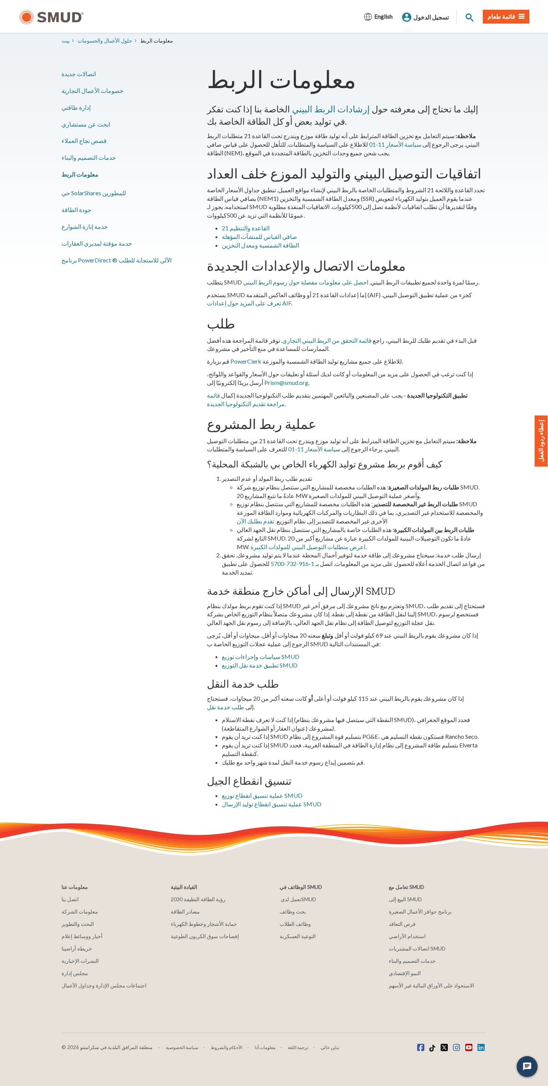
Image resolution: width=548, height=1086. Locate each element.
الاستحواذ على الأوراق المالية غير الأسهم (431, 985)
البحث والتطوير (78, 924)
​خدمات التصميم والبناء (89, 157)
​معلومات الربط (80, 174)
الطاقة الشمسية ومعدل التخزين (260, 245)
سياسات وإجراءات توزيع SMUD (260, 656)
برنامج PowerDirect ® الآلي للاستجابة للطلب (116, 260)
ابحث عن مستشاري (86, 124)
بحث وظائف (293, 911)
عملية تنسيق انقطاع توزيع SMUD (262, 795)
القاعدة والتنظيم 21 (246, 227)
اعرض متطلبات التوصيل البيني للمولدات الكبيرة (308, 546)
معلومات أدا (265, 1047)
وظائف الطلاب (295, 924)
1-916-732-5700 (292, 563)
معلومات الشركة (80, 911)
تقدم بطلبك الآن (255, 521)
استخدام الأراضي (407, 936)
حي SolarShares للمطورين (94, 192)
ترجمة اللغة (298, 1047)
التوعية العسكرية (298, 936)
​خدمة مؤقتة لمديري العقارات (97, 243)
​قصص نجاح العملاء (84, 140)
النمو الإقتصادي (405, 973)
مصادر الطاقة (185, 911)
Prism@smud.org (286, 382)
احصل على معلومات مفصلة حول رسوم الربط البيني (305, 282)
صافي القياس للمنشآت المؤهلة (259, 236)
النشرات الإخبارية (80, 961)
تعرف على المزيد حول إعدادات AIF (249, 302)
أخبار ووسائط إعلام (82, 936)
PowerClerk (245, 361)
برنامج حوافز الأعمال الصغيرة (420, 911)
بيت (66, 40)
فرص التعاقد (402, 924)
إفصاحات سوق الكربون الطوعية (205, 936)
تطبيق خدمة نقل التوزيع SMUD (259, 665)
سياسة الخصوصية (182, 1047)
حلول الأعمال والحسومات (105, 40)
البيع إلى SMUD (405, 899)
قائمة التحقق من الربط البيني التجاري (327, 340)
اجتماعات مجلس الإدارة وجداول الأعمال (104, 985)
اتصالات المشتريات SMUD (417, 948)
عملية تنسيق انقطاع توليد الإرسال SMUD (271, 804)
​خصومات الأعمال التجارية (92, 90)
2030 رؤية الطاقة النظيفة (198, 899)
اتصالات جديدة (79, 73)
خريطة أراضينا (77, 948)
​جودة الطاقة (76, 209)
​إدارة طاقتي (76, 107)
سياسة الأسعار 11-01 (395, 144)
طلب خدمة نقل (225, 706)
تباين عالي (330, 1047)
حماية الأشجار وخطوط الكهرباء (204, 924)
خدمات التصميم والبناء (412, 961)
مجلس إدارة (75, 973)
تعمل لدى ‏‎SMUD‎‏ (298, 899)
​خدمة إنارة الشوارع (85, 226)
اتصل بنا (70, 899)
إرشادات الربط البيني (331, 108)
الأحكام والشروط (226, 1047)
